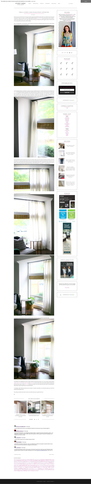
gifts (45, 463)
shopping (40, 468)
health (15, 465)
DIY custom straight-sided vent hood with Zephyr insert (70, 153)
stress (21, 469)
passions (24, 467)
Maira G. (52, 481)
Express (67, 129)
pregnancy (38, 467)
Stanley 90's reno (20, 460)
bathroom (35, 461)
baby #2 (26, 461)
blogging (49, 461)
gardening (42, 463)
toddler (36, 469)
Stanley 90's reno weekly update (29, 460)
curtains (39, 462)
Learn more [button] (33, 1)
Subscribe (67, 92)
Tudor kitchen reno (47, 460)
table (22, 469)
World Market (67, 126)
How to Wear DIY (30, 459)
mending (19, 466)
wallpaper (21, 470)
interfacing (40, 465)
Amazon (67, 117)
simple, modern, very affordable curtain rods (21, 382)
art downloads (20, 461)
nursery (39, 466)
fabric (21, 463)
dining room (47, 462)
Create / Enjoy (43, 481)
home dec (24, 465)
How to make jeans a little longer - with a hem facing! (70, 161)
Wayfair (67, 124)
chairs (25, 462)
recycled (15, 468)
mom (72, 14)
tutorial (49, 469)
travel (46, 469)
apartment (15, 461)
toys (44, 469)
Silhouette (15, 460)
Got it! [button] (86, 1)
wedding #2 (28, 470)
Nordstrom (67, 132)
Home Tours (53, 3)
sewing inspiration (31, 468)
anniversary (52, 460)
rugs (18, 468)
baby (24, 461)
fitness (30, 463)
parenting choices (16, 467)
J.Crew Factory (67, 130)
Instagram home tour (37, 459)
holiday (20, 465)
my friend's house (30, 466)
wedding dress (32, 470)
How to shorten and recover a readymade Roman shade (34, 415)
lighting (53, 465)
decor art (41, 462)
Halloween (25, 459)
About (30, 3)
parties (21, 467)
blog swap (45, 461)
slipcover (43, 468)
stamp (53, 468)
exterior (18, 463)
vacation (15, 470)
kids (45, 465)
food (34, 463)
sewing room (36, 468)
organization (47, 466)
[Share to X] (34, 419)
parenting (52, 466)
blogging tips (52, 461)
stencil (18, 469)
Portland (52, 459)
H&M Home (67, 119)
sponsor (46, 468)
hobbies (17, 465)
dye (53, 462)
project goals (45, 467)
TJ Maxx (67, 122)
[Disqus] (34, 438)
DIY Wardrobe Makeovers (18, 459)
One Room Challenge (45, 459)
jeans (43, 465)
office (41, 466)
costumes (31, 462)
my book (26, 466)
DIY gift (23, 459)
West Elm (67, 125)
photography (31, 467)
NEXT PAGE (51, 454)
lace (49, 465)
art (17, 461)
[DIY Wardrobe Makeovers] (67, 277)
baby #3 (29, 461)
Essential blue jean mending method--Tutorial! (70, 176)
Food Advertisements (65, 100)
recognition (52, 467)
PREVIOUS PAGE (17, 454)
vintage (18, 470)
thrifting (32, 469)
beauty (39, 461)
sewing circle (25, 468)
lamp (51, 465)
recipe (49, 467)
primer (42, 467)
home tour (37, 465)
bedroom (42, 461)
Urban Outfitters (67, 123)
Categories (47, 3)
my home (35, 466)
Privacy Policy (67, 287)
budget (23, 462)
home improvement (31, 465)
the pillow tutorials (28, 469)
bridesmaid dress (19, 462)
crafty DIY (35, 462)
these (41, 162)
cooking (29, 462)
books (15, 462)
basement (32, 461)
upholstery (52, 469)
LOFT (67, 131)
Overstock (67, 120)
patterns (27, 467)
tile (34, 469)
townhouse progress (40, 469)
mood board (23, 466)
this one (15, 92)
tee (24, 469)
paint (50, 466)
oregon (43, 466)
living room (15, 466)
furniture (37, 463)
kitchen (47, 465)
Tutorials (42, 3)
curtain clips (32, 382)
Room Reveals (35, 3)
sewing (21, 468)
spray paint (50, 468)
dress (50, 462)
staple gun (15, 469)
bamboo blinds (39, 18)
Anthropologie (67, 118)
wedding (25, 470)
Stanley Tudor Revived (39, 460)
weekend (36, 470)
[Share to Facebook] (36, 419)
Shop (59, 3)
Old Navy (67, 133)
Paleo (50, 459)
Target (67, 121)
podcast (35, 467)
